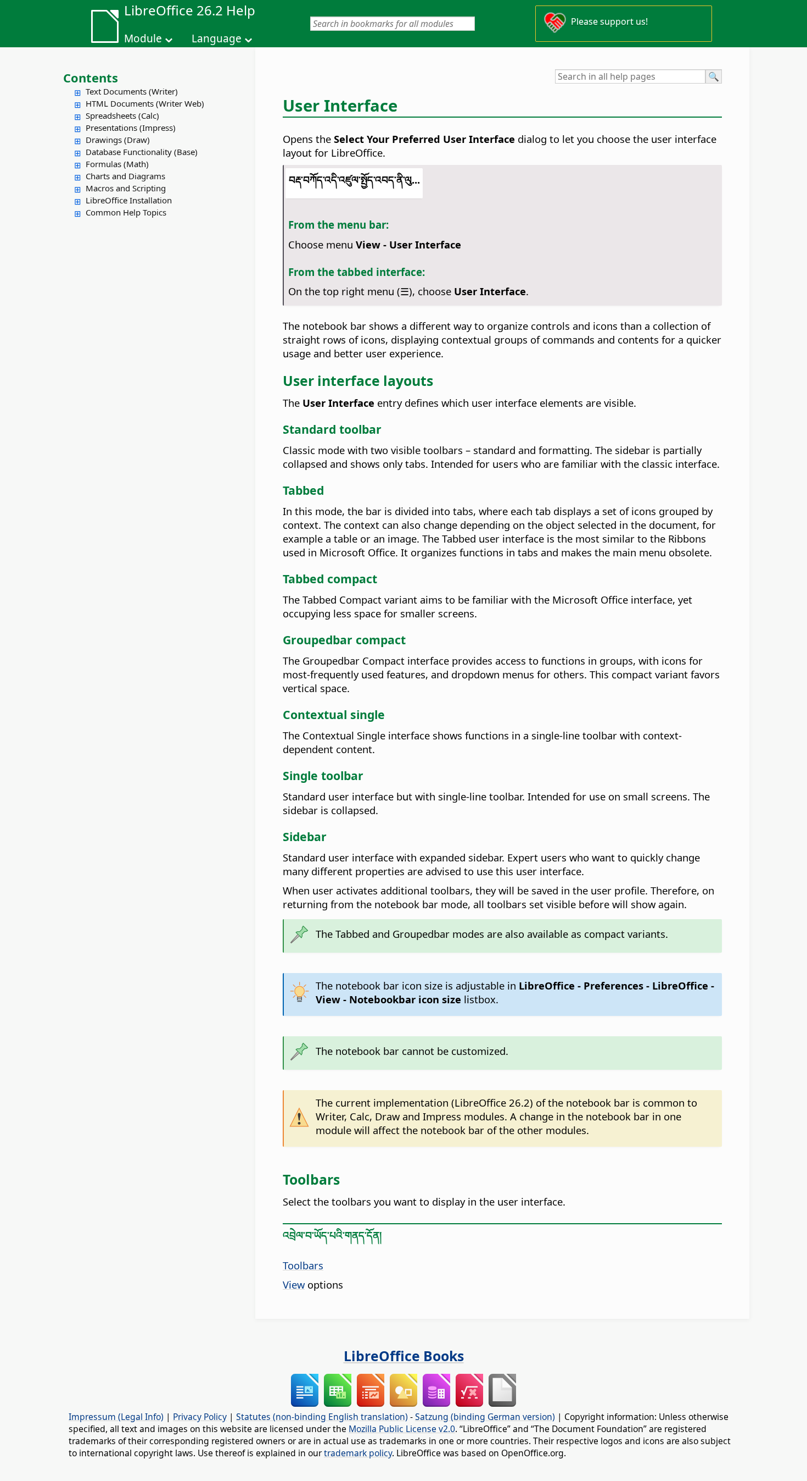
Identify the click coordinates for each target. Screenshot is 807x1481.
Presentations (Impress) (131, 127)
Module (143, 38)
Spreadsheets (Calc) (122, 115)
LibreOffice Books (404, 1355)
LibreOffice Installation (129, 200)
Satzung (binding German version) (485, 1417)
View (294, 1284)
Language (217, 38)
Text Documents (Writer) (132, 91)
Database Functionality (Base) (142, 151)
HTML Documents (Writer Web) (145, 103)
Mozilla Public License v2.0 (402, 1429)
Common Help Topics (126, 212)
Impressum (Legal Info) (116, 1417)
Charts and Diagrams (125, 175)
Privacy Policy (200, 1417)
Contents (90, 77)
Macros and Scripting (126, 188)
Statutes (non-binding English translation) (322, 1417)
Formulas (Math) (117, 163)
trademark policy (358, 1453)
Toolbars (303, 1265)
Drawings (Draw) (118, 139)
